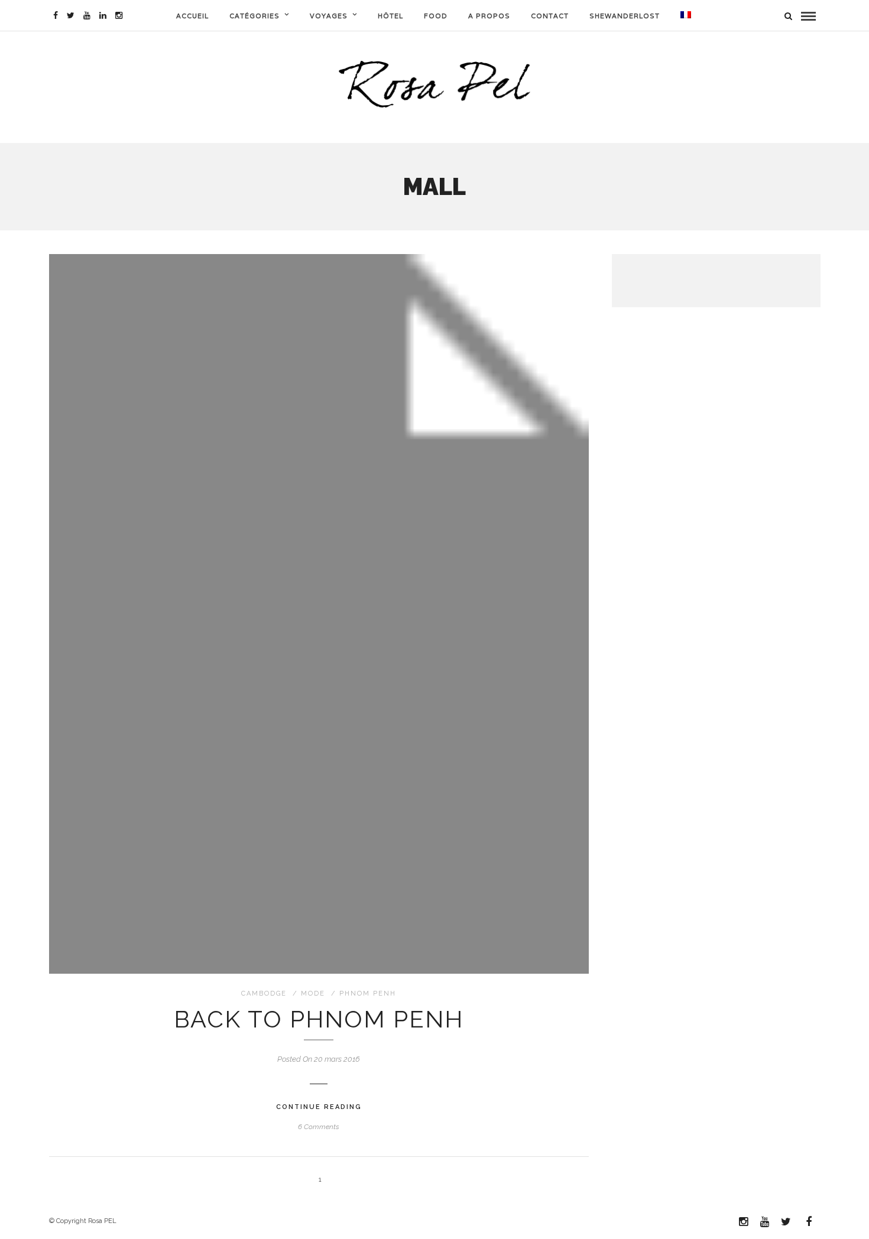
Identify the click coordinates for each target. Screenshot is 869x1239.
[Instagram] (118, 15)
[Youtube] (86, 15)
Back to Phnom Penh (318, 1019)
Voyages (329, 16)
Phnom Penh (367, 993)
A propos (489, 16)
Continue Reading (319, 1107)
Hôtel (390, 16)
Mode (313, 993)
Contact (550, 16)
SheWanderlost (624, 16)
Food (436, 16)
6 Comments (318, 1127)
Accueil (192, 16)
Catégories (254, 16)
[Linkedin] (102, 15)
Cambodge (264, 993)
